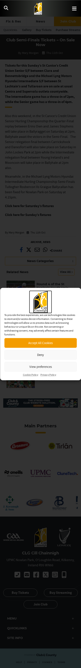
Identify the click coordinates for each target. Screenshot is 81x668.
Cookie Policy (30, 375)
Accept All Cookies (40, 343)
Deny (40, 355)
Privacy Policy (48, 375)
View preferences (40, 367)
